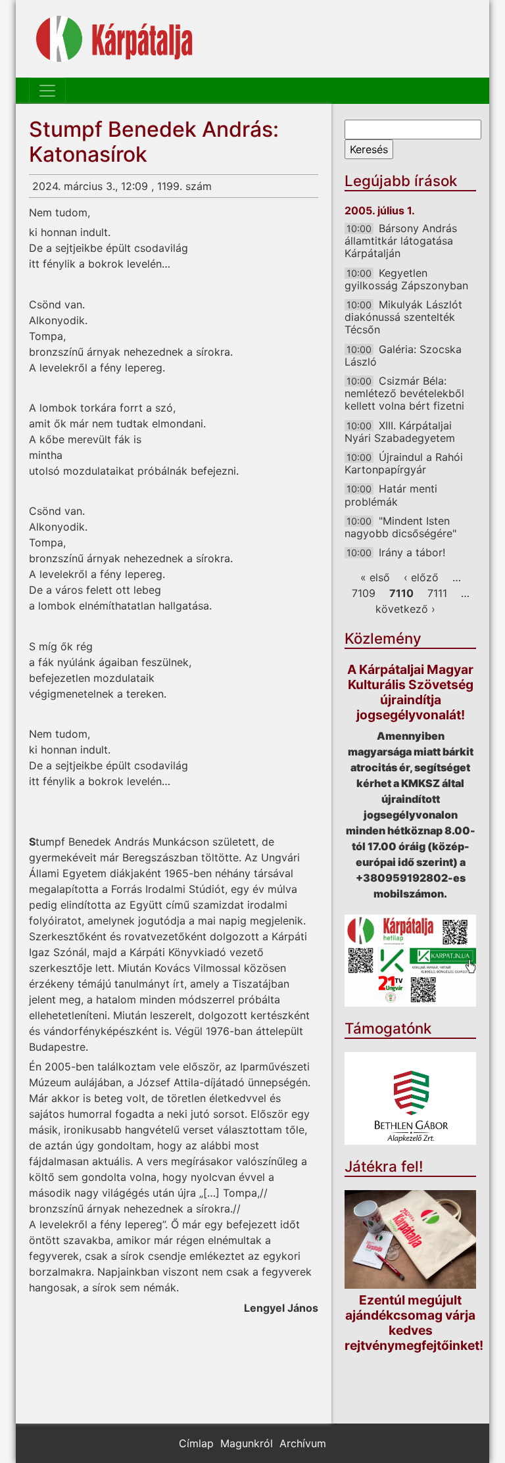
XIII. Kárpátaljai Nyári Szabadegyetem (400, 431)
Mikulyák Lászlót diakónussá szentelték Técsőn (403, 317)
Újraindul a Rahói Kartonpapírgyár (404, 463)
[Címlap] (114, 39)
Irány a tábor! (412, 552)
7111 (437, 593)
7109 (363, 593)
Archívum (302, 1443)
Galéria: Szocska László (403, 355)
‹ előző (421, 577)
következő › (405, 608)
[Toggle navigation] (47, 91)
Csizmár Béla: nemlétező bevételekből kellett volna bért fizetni (404, 393)
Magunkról (246, 1443)
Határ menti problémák (391, 495)
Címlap (196, 1443)
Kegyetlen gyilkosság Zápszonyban (406, 279)
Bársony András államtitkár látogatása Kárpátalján (401, 241)
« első (375, 577)
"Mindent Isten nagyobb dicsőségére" (400, 527)
